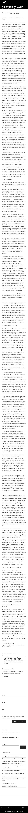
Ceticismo (7, 653)
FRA (11, 658)
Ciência (6, 657)
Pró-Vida (13, 653)
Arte (13, 655)
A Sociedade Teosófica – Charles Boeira (11, 770)
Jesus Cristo (14, 659)
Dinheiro (6, 658)
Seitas (6, 663)
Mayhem (20, 660)
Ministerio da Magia (12, 7)
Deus (19, 657)
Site (3, 709)
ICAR (19, 658)
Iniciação (6, 659)
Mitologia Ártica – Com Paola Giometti (11, 756)
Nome (4, 695)
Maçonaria (14, 660)
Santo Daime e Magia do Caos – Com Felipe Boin (13, 773)
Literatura (7, 660)
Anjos (9, 655)
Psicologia (19, 662)
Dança (15, 657)
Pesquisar (4, 744)
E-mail (4, 702)
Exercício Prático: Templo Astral (9, 786)
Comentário (5, 676)
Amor (5, 655)
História (15, 658)
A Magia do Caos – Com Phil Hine (9, 776)
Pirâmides (7, 662)
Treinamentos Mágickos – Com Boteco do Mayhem (14, 758)
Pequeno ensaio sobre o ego (8, 783)
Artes (17, 655)
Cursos (11, 657)
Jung (19, 659)
